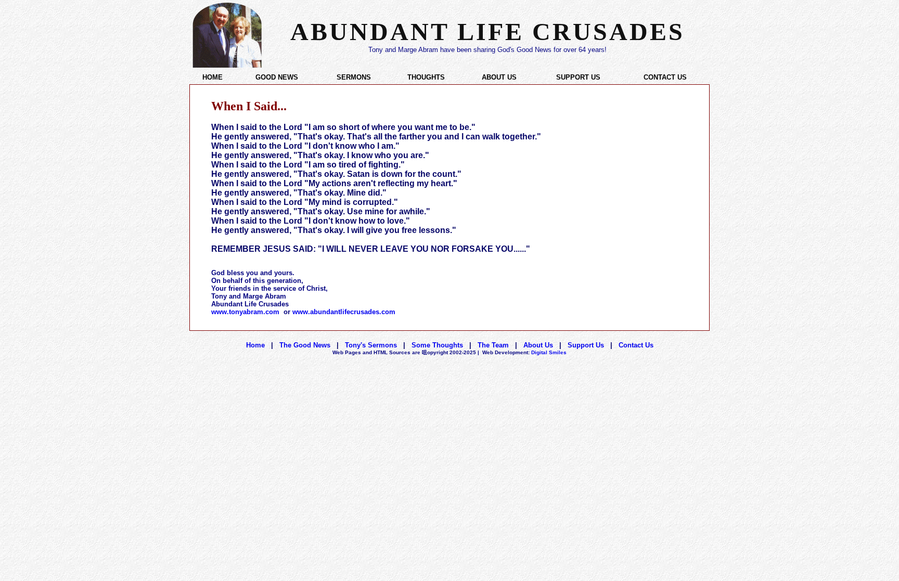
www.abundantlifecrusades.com (343, 312)
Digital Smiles (524, 352)
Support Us (586, 345)
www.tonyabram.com (245, 312)
